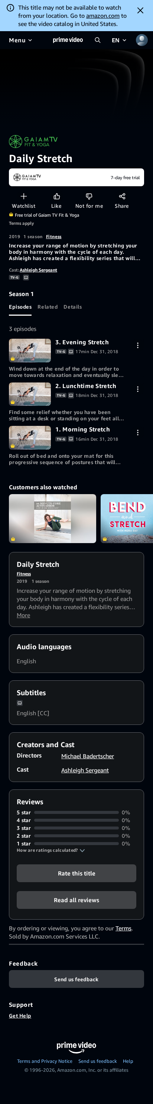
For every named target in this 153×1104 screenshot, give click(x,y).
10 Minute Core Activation (52, 518)
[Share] (121, 196)
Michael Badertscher (87, 756)
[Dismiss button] (140, 10)
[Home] (68, 40)
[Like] (56, 196)
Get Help (20, 1015)
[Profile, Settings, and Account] (142, 40)
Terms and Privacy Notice (44, 1061)
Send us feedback (97, 1061)
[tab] (20, 307)
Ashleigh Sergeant (38, 270)
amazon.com (103, 15)
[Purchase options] (137, 345)
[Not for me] (88, 196)
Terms (123, 928)
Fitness (54, 236)
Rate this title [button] (76, 873)
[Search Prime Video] (97, 40)
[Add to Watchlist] (23, 196)
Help (128, 1061)
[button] (51, 850)
